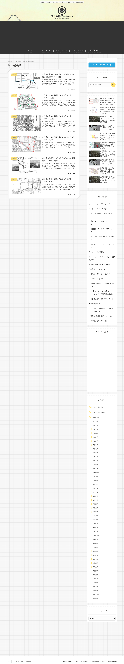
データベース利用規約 (97, 252)
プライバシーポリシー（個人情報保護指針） (102, 258)
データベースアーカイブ (98, 209)
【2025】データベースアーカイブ (102, 215)
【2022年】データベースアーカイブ (102, 238)
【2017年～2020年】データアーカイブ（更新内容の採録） (103, 292)
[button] (113, 84)
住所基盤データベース (97, 269)
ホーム (9, 661)
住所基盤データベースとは (100, 274)
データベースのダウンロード (102, 65)
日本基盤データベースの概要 (99, 264)
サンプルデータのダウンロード (102, 299)
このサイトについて (18, 661)
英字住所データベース (99, 321)
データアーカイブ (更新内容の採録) (102, 285)
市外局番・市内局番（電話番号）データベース (103, 309)
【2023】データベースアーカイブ (102, 230)
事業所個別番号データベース (101, 316)
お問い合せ (29, 661)
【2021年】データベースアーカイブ (102, 245)
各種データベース (95, 304)
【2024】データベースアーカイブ (102, 222)
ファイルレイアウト (98, 279)
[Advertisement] (62, 34)
